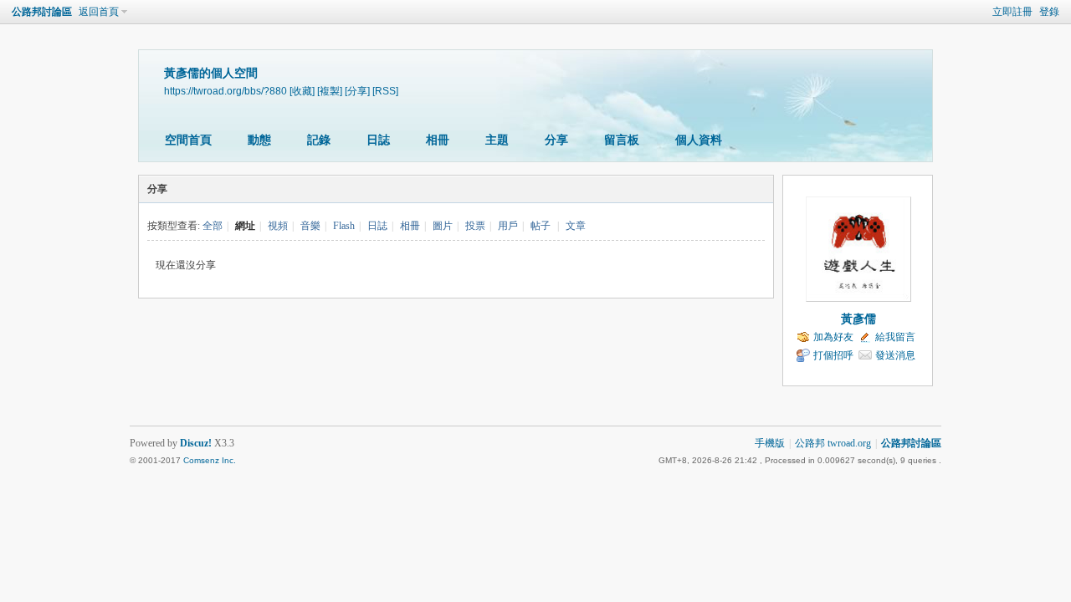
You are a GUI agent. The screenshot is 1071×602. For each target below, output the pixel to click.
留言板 (621, 140)
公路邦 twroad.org (833, 443)
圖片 (443, 226)
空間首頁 (188, 140)
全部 (212, 226)
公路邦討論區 (42, 12)
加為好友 (833, 337)
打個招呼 (833, 355)
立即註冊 (1012, 12)
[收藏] (302, 90)
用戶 (508, 226)
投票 (475, 226)
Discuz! (196, 443)
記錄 (319, 140)
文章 (576, 226)
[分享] (357, 90)
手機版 (770, 443)
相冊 (437, 140)
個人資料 (698, 140)
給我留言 (895, 337)
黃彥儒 (858, 319)
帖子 (540, 226)
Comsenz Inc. (209, 460)
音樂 (310, 226)
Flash (344, 226)
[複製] (329, 90)
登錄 (1049, 12)
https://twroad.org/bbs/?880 (225, 90)
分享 (556, 140)
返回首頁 (99, 12)
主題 (497, 140)
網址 (245, 226)
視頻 (278, 226)
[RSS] (385, 90)
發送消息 (895, 355)
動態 (259, 140)
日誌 (378, 140)
